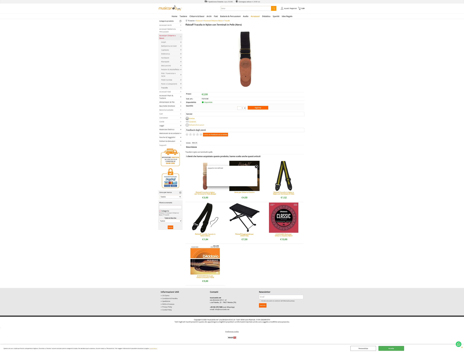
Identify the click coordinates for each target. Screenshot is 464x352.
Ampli (163, 42)
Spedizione (166, 301)
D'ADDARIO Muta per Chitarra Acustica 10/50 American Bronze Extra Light (205, 276)
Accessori (255, 16)
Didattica (266, 16)
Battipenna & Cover (169, 46)
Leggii (161, 125)
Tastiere (183, 16)
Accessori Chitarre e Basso (167, 36)
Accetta (391, 348)
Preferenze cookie (232, 332)
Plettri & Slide (166, 80)
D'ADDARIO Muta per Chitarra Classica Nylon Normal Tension (284, 234)
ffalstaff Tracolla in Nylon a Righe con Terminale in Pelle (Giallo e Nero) (283, 193)
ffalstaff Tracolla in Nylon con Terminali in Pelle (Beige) (205, 193)
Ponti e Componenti (169, 84)
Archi (209, 16)
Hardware (165, 58)
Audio (245, 16)
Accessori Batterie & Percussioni (167, 30)
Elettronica (165, 54)
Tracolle (164, 88)
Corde (161, 121)
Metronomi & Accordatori (169, 133)
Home (174, 16)
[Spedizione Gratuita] (170, 166)
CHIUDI (462, 347)
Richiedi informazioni (196, 125)
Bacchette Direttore (167, 106)
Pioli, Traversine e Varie (168, 74)
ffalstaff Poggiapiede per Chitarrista (244, 234)
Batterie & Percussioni (230, 16)
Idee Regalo (287, 16)
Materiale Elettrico (166, 129)
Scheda (188, 143)
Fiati (216, 16)
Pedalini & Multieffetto (170, 69)
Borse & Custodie (166, 110)
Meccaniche (166, 65)
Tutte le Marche (170, 218)
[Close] (256, 167)
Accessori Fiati (165, 92)
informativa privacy (288, 301)
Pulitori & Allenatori (167, 141)
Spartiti (276, 16)
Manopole (165, 61)
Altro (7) (194, 143)
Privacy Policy (167, 307)
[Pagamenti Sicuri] (170, 188)
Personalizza (363, 348)
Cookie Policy (153, 348)
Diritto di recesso (168, 304)
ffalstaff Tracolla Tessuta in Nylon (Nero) (205, 234)
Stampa (192, 118)
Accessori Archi (165, 25)
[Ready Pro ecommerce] (232, 337)
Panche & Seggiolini (167, 137)
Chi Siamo (165, 295)
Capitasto (165, 50)
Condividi (192, 122)
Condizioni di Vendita (170, 298)
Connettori (163, 118)
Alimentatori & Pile (166, 102)
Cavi (161, 114)
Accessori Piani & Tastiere (166, 96)
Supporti (162, 145)
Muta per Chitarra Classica (244, 192)
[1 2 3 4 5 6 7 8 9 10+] (241, 108)
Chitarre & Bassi (196, 16)
